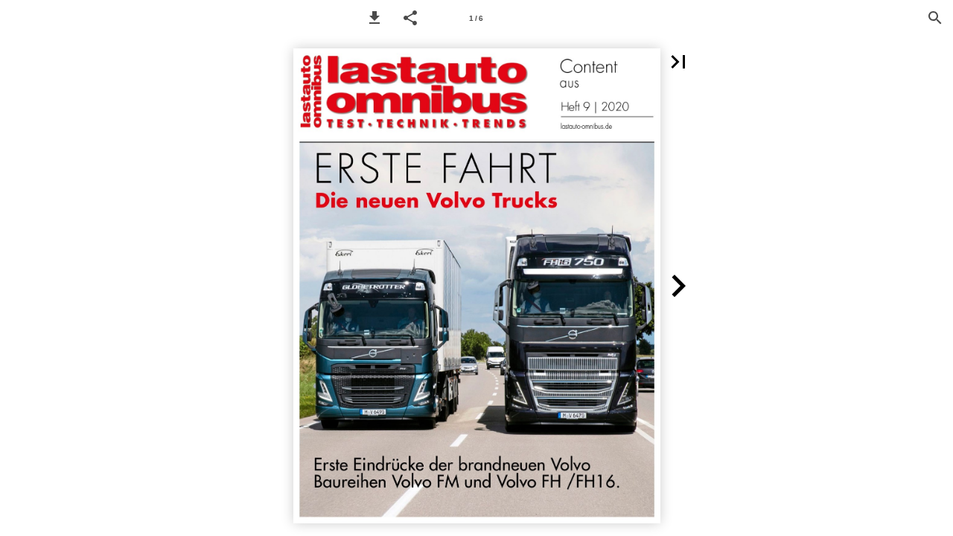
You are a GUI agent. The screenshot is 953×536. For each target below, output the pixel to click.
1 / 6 (476, 18)
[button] (374, 18)
